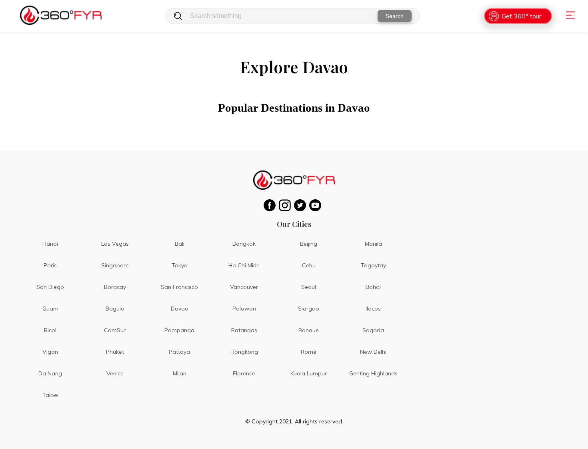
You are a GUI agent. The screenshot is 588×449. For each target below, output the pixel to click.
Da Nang (50, 373)
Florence (244, 373)
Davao (179, 308)
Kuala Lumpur (308, 373)
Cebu (309, 265)
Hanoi (50, 243)
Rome (308, 351)
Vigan (50, 351)
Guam (50, 308)
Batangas (244, 330)
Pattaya (179, 351)
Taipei (50, 395)
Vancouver (244, 287)
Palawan (244, 308)
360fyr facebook (271, 205)
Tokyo (180, 265)
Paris (50, 265)
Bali (179, 243)
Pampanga (179, 330)
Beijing (308, 243)
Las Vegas (115, 243)
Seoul (308, 287)
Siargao (308, 308)
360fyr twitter (301, 205)
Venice (115, 373)
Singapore (115, 265)
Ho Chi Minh (244, 265)
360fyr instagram (286, 205)
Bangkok (244, 243)
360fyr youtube (316, 205)
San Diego (50, 287)
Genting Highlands (373, 373)
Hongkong (244, 351)
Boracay (115, 287)
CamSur (115, 330)
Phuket (115, 351)
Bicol (50, 330)
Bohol (373, 287)
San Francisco (179, 287)
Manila (373, 243)
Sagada (373, 330)
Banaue (308, 330)
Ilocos (373, 308)
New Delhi (373, 351)
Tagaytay (373, 265)
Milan (179, 373)
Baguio (115, 308)
